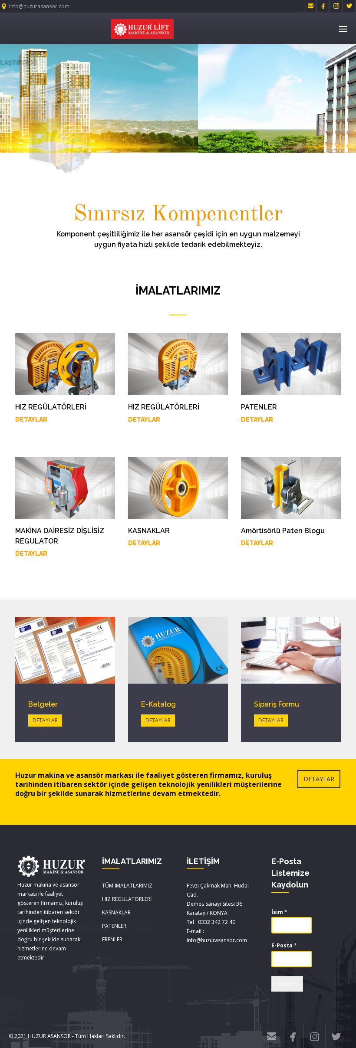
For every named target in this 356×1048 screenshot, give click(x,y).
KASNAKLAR (116, 912)
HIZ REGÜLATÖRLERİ (127, 899)
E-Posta (284, 945)
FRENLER (112, 939)
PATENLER (114, 926)
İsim (279, 912)
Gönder (287, 984)
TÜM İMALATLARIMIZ (127, 885)
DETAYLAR (31, 419)
